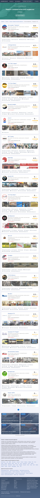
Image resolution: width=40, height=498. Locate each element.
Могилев (15, 487)
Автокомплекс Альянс (13, 351)
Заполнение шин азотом (24, 470)
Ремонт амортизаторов (25, 471)
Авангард (10, 157)
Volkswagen (14, 466)
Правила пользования (5, 482)
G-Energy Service (12, 45)
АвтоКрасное (11, 216)
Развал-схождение (16, 471)
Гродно (15, 484)
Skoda (37, 464)
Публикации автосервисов (25, 491)
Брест (15, 480)
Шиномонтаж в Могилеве (32, 484)
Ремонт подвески (29, 473)
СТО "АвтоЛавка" (12, 83)
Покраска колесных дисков (6, 471)
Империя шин (11, 371)
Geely (2, 463)
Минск (15, 486)
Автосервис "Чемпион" (13, 25)
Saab (31, 464)
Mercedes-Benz (4, 464)
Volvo (18, 466)
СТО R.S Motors (11, 275)
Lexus (29, 463)
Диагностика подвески (14, 470)
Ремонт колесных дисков (20, 473)
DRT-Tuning (10, 136)
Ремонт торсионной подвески (7, 474)
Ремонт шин (16, 474)
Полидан (10, 255)
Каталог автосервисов (14, 491)
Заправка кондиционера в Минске (32, 488)
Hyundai (9, 463)
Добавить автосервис (27, 1)
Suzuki (6, 466)
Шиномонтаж (21, 474)
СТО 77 (9, 118)
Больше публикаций (20, 435)
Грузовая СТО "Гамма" (13, 331)
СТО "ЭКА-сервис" (12, 63)
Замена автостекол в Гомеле (32, 483)
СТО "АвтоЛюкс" (12, 194)
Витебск (15, 482)
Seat (34, 464)
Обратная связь (4, 484)
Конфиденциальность (5, 483)
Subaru (2, 466)
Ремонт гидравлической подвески (7, 473)
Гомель (15, 483)
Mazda (32, 463)
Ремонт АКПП (11, 392)
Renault (24, 464)
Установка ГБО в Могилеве (32, 482)
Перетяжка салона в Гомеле (32, 480)
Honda (5, 463)
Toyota (9, 466)
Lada (21, 463)
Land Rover (25, 463)
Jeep (16, 463)
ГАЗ (20, 466)
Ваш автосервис (12, 104)
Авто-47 (10, 235)
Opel (17, 464)
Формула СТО (11, 313)
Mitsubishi (10, 464)
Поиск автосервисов (5, 491)
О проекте (11, 1)
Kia (18, 463)
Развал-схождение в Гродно (32, 486)
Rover (28, 464)
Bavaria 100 (10, 176)
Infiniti (13, 463)
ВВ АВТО (10, 293)
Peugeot (20, 464)
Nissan (14, 464)
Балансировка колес (5, 470)
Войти (37, 1)
